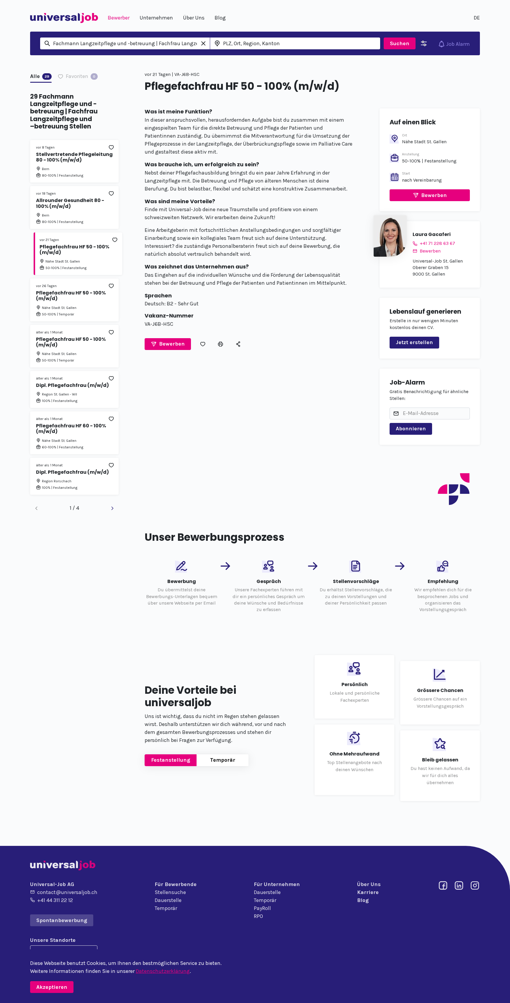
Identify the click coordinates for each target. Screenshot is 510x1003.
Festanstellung (170, 760)
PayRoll (262, 908)
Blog (363, 900)
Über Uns (369, 884)
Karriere (368, 892)
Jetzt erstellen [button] (414, 342)
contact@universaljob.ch (67, 892)
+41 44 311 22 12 (55, 900)
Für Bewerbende (176, 884)
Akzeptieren (51, 987)
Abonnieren (411, 428)
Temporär (222, 760)
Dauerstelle (168, 900)
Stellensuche (170, 892)
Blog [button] (220, 17)
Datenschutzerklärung (163, 971)
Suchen (399, 43)
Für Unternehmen (277, 884)
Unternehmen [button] (156, 17)
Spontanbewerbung (61, 920)
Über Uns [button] (194, 17)
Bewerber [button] (119, 17)
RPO (258, 916)
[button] (168, 344)
